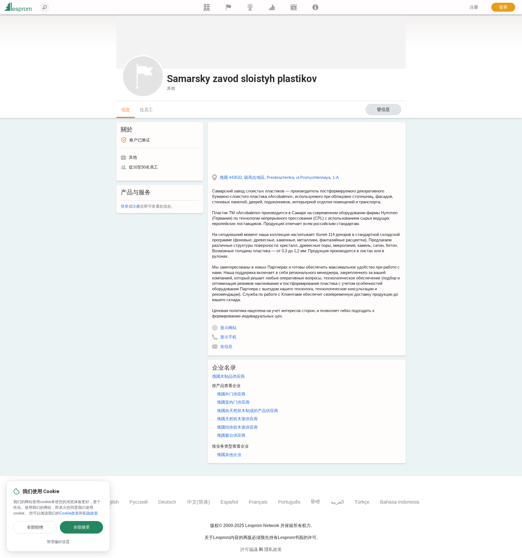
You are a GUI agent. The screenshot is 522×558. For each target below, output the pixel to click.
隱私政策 (273, 549)
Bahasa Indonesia (399, 502)
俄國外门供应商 (231, 394)
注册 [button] (474, 7)
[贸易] (206, 7)
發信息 (383, 109)
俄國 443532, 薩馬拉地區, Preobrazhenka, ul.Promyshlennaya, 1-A (279, 177)
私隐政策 (90, 513)
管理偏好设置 (58, 542)
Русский (138, 502)
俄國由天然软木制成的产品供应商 (247, 410)
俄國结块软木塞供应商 (237, 427)
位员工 (146, 109)
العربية (337, 502)
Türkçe (362, 502)
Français (258, 502)
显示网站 (228, 327)
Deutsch (167, 502)
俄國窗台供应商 (231, 435)
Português (289, 502)
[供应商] (228, 7)
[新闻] (250, 7)
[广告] (293, 7)
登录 (503, 7)
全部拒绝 (35, 527)
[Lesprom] (315, 7)
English (111, 502)
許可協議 (249, 549)
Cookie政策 (69, 513)
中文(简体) (198, 502)
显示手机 (228, 337)
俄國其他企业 (229, 454)
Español (229, 502)
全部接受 (81, 527)
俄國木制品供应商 (228, 376)
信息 (125, 109)
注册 (136, 206)
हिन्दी (315, 502)
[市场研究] (271, 7)
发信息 (226, 346)
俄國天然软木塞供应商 (237, 418)
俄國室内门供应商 (233, 402)
